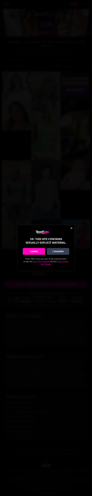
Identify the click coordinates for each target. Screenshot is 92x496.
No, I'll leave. (46, 264)
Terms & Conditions (41, 261)
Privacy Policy (62, 261)
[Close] (71, 228)
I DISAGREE (58, 251)
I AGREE (34, 251)
